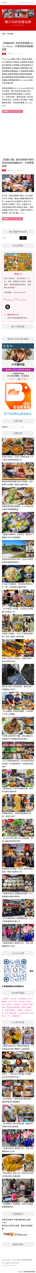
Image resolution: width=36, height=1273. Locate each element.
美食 (4, 53)
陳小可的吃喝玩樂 (18, 22)
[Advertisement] (18, 138)
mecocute (11, 53)
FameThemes (13, 1265)
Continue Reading (15, 111)
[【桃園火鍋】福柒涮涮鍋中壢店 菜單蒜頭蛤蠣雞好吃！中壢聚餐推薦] (18, 183)
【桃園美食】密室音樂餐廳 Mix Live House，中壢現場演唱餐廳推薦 (18, 46)
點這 (13, 288)
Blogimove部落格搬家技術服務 (26, 1271)
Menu (5, 2)
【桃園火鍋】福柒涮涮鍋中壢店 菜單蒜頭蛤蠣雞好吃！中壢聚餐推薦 (18, 162)
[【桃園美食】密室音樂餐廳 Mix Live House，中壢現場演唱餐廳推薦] (18, 71)
